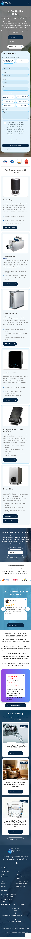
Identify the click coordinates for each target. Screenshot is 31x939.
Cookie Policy (25, 932)
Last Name (5, 72)
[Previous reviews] (3, 609)
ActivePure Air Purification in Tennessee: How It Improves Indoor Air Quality (15, 784)
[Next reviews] (27, 609)
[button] (1, 580)
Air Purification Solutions (8, 896)
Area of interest (7, 93)
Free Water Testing (21, 883)
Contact (3, 886)
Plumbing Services (6, 899)
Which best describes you (10, 57)
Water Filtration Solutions (8, 894)
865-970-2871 (15, 922)
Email (3, 86)
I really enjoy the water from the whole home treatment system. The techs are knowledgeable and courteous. (15, 610)
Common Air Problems (22, 881)
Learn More (12, 753)
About (3, 883)
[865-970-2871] (15, 919)
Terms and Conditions (16, 932)
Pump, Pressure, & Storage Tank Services (13, 904)
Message (5, 109)
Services (3, 874)
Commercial (4, 876)
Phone (4, 79)
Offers (17, 871)
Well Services (5, 902)
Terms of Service (11, 140)
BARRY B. (13, 600)
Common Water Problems (20, 877)
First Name (6, 66)
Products (18, 874)
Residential (4, 881)
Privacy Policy (21, 140)
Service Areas (5, 871)
